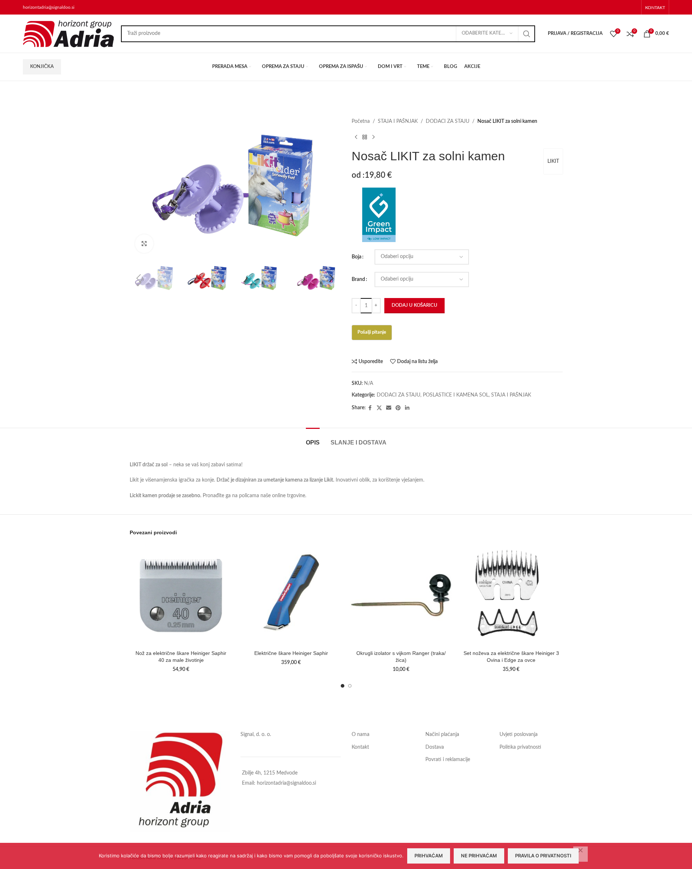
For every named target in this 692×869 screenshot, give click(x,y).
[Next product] (373, 137)
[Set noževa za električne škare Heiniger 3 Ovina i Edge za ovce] (511, 595)
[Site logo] (68, 33)
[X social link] (379, 408)
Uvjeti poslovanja (518, 734)
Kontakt (360, 747)
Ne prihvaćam (479, 855)
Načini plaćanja (442, 734)
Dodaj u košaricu (414, 305)
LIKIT (553, 161)
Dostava (434, 747)
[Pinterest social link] (398, 408)
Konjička (42, 66)
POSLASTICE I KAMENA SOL (456, 395)
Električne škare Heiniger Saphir (291, 653)
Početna (361, 121)
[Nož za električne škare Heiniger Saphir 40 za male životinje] (181, 595)
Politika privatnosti (520, 747)
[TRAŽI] (526, 33)
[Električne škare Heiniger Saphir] (291, 595)
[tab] (313, 439)
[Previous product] (356, 137)
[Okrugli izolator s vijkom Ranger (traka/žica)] (401, 595)
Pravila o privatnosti (543, 855)
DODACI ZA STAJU (447, 121)
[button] (139, 278)
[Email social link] (388, 408)
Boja (356, 257)
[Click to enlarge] (144, 243)
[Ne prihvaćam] (580, 854)
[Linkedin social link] (407, 408)
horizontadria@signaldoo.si (48, 7)
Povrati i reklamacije (447, 759)
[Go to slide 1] (342, 686)
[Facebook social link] (370, 408)
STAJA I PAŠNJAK (398, 121)
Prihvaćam (428, 855)
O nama (360, 734)
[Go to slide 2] (350, 686)
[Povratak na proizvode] (364, 137)
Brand (358, 279)
